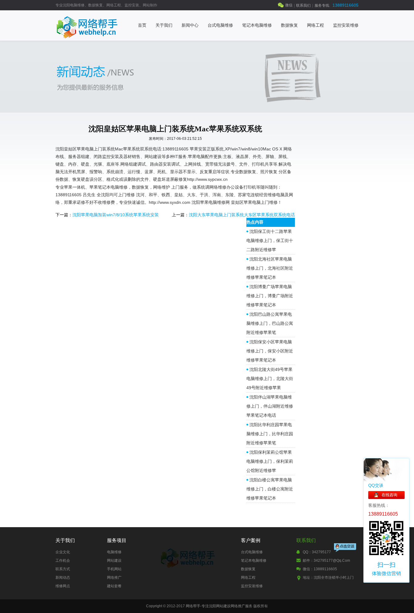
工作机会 (62, 560)
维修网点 (62, 586)
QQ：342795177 (317, 552)
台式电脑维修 (220, 25)
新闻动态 (62, 577)
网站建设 (114, 560)
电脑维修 (114, 552)
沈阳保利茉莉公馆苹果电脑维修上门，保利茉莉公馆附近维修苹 (269, 461)
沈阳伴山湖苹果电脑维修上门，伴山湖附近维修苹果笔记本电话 (269, 406)
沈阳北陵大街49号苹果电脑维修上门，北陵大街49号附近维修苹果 (269, 378)
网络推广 (114, 577)
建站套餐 (114, 586)
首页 (142, 25)
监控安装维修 (346, 25)
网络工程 (315, 25)
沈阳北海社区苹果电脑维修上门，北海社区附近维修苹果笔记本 (269, 268)
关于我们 (163, 25)
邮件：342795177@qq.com (326, 560)
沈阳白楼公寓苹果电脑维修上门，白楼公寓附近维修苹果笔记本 (269, 488)
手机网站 (114, 569)
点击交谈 (345, 548)
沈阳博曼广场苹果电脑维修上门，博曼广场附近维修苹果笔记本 (269, 295)
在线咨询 (389, 495)
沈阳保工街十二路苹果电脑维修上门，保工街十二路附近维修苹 (269, 240)
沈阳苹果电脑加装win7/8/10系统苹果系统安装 (115, 214)
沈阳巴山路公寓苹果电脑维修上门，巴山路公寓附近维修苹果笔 (269, 323)
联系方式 (62, 569)
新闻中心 (190, 25)
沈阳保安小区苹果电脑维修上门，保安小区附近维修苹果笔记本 (269, 350)
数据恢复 (289, 25)
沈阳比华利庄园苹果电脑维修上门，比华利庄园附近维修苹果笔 (269, 433)
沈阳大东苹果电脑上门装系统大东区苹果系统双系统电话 (242, 214)
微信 (288, 5)
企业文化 (62, 552)
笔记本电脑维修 (257, 25)
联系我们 (303, 5)
